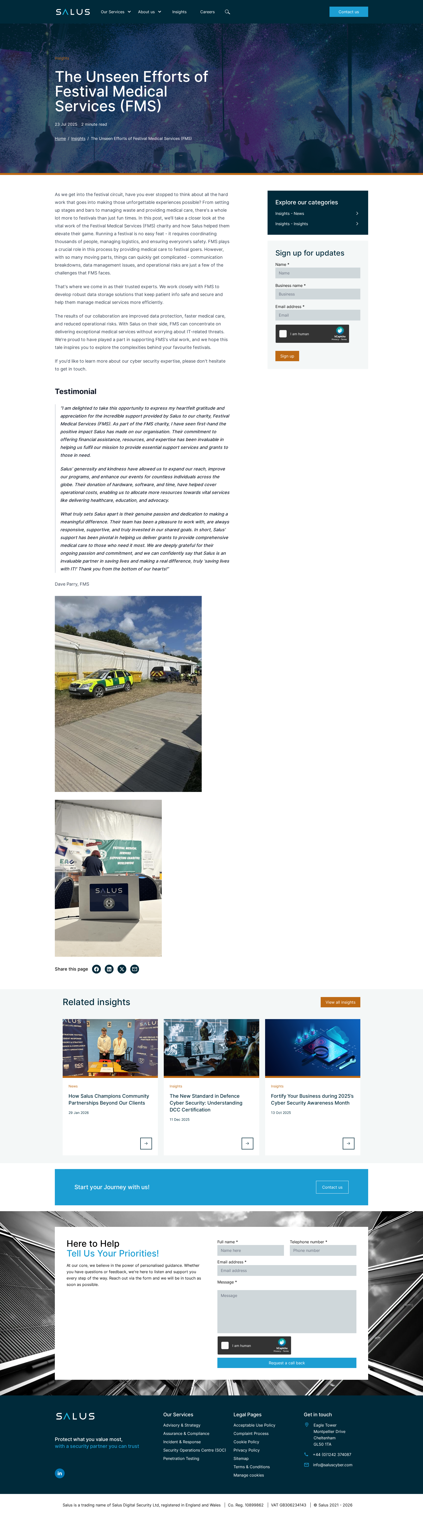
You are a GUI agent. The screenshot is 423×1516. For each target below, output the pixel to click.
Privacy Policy (247, 1450)
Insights (78, 138)
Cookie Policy (246, 1441)
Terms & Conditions (252, 1466)
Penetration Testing (181, 1458)
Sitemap (241, 1458)
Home (60, 138)
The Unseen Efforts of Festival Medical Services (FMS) (141, 138)
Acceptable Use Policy (254, 1425)
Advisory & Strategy (181, 1425)
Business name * (290, 285)
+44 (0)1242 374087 (332, 1454)
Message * (227, 1282)
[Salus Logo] (106, 1416)
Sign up (287, 356)
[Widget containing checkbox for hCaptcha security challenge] (312, 333)
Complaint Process (251, 1433)
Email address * (290, 306)
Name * (282, 264)
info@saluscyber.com (332, 1464)
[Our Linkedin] (106, 1473)
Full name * (227, 1241)
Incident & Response (182, 1441)
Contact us (332, 1187)
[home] (73, 12)
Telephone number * (308, 1241)
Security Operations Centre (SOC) (194, 1450)
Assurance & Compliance (186, 1433)
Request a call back (287, 1362)
